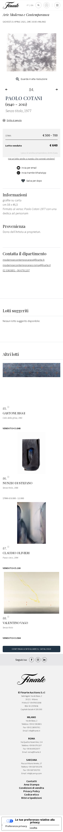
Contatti (31, 781)
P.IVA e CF (26, 702)
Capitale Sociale (27, 709)
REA (26, 706)
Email (25, 730)
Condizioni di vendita (31, 787)
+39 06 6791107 (35, 745)
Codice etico (31, 794)
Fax (24, 727)
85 (4, 408)
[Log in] (47, 5)
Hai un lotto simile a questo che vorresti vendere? (31, 158)
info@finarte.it (34, 730)
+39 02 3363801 (35, 724)
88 (4, 618)
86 (4, 478)
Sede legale (25, 696)
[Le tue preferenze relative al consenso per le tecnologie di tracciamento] (16, 826)
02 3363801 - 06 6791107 (16, 270)
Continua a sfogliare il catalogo (31, 649)
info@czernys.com (34, 773)
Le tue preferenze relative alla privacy (35, 821)
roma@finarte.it (34, 752)
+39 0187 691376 (35, 766)
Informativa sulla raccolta (20, 827)
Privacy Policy (31, 791)
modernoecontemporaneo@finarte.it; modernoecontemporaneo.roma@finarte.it (27, 262)
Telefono (25, 724)
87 (4, 548)
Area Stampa (31, 784)
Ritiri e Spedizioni (31, 797)
